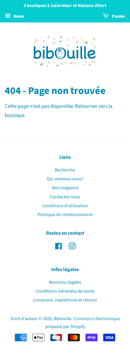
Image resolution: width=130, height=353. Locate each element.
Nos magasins (65, 187)
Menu (18, 16)
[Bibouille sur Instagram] (71, 247)
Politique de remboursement (65, 214)
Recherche (65, 170)
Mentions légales (65, 282)
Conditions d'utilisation (65, 205)
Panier (118, 16)
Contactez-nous (65, 197)
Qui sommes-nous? (65, 179)
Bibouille (62, 318)
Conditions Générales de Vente (65, 291)
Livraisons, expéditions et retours (65, 300)
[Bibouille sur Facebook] (58, 247)
